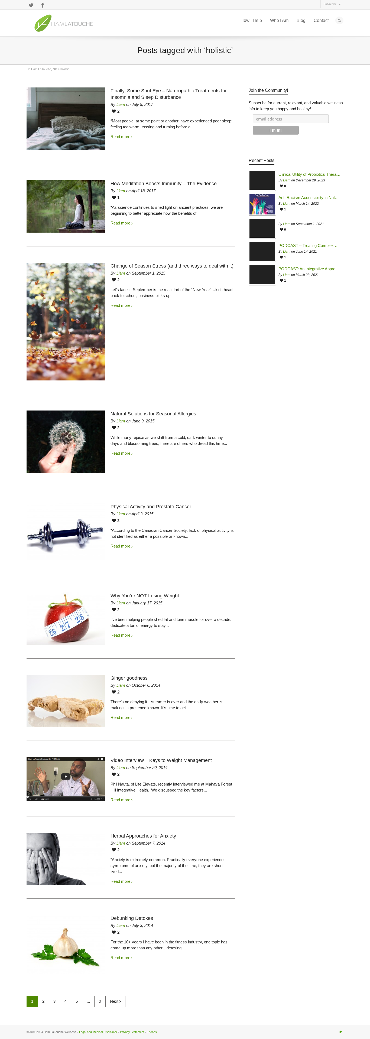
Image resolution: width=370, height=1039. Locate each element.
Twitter (31, 5)
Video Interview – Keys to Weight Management (161, 760)
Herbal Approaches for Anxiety (143, 836)
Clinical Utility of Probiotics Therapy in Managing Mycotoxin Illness (309, 174)
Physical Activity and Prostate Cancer (151, 506)
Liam (120, 104)
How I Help (251, 20)
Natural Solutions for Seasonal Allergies (153, 413)
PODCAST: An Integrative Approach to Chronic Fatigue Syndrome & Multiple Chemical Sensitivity (309, 269)
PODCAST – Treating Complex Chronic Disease (309, 245)
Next (114, 1001)
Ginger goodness (129, 678)
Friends (152, 1032)
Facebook (42, 5)
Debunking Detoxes (132, 918)
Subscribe (330, 4)
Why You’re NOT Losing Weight (145, 595)
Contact (321, 20)
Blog (301, 20)
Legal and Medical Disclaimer (98, 1032)
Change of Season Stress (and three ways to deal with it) (172, 266)
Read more (120, 136)
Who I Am (279, 20)
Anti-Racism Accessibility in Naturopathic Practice (309, 198)
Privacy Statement (132, 1032)
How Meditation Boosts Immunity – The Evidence (164, 183)
